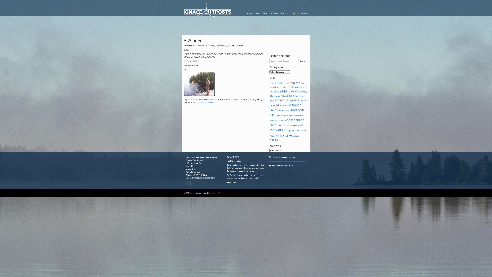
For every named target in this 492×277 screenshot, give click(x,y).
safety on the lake (280, 121)
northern (287, 110)
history (297, 96)
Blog (293, 13)
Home (249, 13)
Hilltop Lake (287, 95)
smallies (289, 125)
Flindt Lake (297, 91)
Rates (265, 13)
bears (288, 83)
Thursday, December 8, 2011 (219, 45)
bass (284, 83)
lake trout (281, 105)
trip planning (292, 130)
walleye (286, 135)
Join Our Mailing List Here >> (282, 157)
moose (280, 110)
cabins (303, 83)
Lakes (257, 13)
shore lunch (281, 125)
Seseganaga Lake (205, 102)
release (271, 121)
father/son (275, 91)
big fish (295, 83)
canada (272, 88)
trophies (304, 130)
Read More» (232, 182)
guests (278, 96)
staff (300, 125)
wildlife (273, 139)
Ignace (271, 101)
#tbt (271, 83)
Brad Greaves (198, 45)
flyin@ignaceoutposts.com (203, 177)
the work (276, 129)
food (273, 96)
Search (302, 61)
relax (302, 116)
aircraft (278, 83)
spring (294, 125)
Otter (278, 116)
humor (302, 96)
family (303, 87)
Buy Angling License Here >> (283, 165)
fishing (285, 91)
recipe (297, 115)
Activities (274, 13)
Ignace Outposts (287, 100)
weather (295, 136)
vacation (274, 135)
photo (291, 115)
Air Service (302, 13)
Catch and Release (287, 87)
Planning (285, 13)
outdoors (284, 115)
